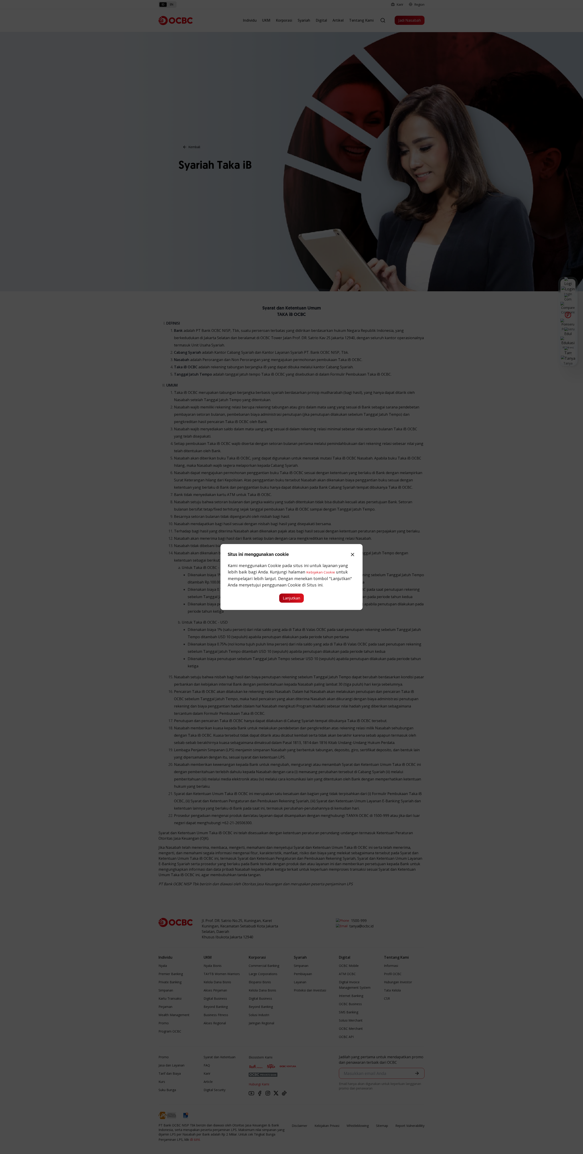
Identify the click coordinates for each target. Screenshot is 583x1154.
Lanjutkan (291, 598)
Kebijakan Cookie (320, 572)
